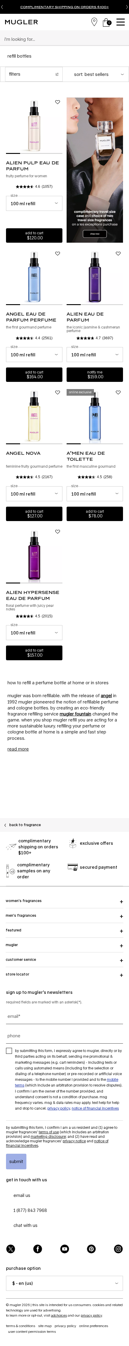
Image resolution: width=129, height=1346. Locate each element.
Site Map (45, 1326)
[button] (18, 748)
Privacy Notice (74, 1141)
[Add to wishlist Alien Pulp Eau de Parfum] (57, 102)
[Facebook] (37, 1249)
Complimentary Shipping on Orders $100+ (64, 7)
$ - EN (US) (22, 1283)
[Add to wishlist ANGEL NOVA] (57, 392)
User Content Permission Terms (32, 1331)
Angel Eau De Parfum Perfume (31, 317)
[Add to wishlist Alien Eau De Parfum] (118, 253)
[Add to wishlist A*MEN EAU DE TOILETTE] (118, 392)
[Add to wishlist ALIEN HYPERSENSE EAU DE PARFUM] (57, 531)
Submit (16, 1161)
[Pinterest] (91, 1249)
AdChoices (59, 1315)
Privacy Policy (58, 1108)
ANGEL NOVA (23, 453)
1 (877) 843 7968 (30, 1210)
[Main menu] (121, 22)
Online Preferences (93, 1326)
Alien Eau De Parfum (85, 317)
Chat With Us (26, 1225)
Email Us (22, 1195)
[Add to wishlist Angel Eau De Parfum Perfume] (57, 253)
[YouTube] (64, 1249)
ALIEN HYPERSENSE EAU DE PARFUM (32, 595)
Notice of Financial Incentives (95, 1108)
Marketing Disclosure (48, 1136)
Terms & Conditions (20, 1326)
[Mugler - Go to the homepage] (21, 22)
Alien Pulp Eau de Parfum (32, 166)
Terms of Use (49, 1132)
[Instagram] (118, 1249)
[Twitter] (10, 1249)
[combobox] (61, 39)
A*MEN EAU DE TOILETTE (86, 456)
